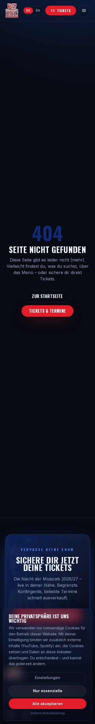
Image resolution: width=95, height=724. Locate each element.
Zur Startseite (47, 296)
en (38, 10)
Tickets (64, 10)
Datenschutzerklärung (48, 713)
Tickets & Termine (47, 311)
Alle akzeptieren (47, 703)
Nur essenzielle (47, 690)
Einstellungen (47, 677)
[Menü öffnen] (84, 10)
